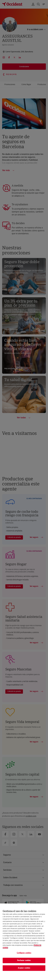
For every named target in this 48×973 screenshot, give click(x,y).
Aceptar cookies (24, 968)
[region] (24, 938)
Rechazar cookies (24, 960)
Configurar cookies (24, 953)
